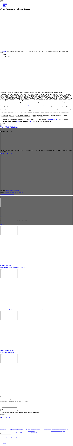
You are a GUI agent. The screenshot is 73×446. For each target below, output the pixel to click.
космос (61, 429)
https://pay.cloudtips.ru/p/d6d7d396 (12, 190)
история (49, 429)
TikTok (4, 442)
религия (4, 432)
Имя (1, 408)
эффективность (34, 432)
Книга (4, 5)
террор (12, 432)
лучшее (2, 431)
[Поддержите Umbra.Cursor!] (36, 422)
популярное (61, 431)
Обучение (5, 4)
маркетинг (6, 431)
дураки (2, 11)
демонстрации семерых (52, 119)
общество (31, 431)
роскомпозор (8, 432)
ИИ (19, 429)
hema (1, 429)
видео (26, 429)
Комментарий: (3, 406)
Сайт (1, 410)
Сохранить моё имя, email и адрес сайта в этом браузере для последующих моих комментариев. (20, 412)
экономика (21, 432)
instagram (4, 429)
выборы (32, 429)
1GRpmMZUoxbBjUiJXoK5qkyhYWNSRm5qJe (14, 192)
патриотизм (37, 430)
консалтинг (54, 429)
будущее (22, 429)
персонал (42, 431)
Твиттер (18, 121)
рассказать (2, 124)
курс (67, 429)
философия (15, 432)
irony (8, 429)
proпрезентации (13, 429)
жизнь (42, 429)
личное (70, 429)
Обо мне (4, 6)
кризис (64, 429)
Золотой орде (28, 105)
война (29, 429)
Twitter (4, 438)
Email (1, 409)
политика (6, 11)
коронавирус (58, 429)
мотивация (24, 431)
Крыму (15, 109)
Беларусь (17, 429)
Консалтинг (5, 3)
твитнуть (2, 125)
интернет (46, 429)
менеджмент (11, 431)
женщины (38, 429)
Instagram (4, 443)
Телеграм (30, 121)
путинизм (70, 431)
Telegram (4, 439)
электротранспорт (27, 432)
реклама (1, 432)
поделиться (2, 123)
